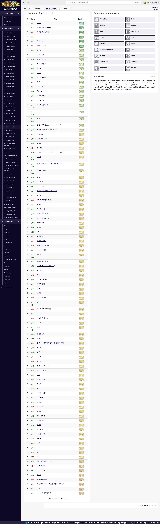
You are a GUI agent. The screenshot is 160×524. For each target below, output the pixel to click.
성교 (38, 313)
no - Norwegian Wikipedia (10, 148)
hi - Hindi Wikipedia (8, 96)
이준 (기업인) (41, 170)
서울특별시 (40, 420)
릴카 (38, 375)
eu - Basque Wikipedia (9, 76)
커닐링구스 (40, 411)
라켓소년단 (40, 352)
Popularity (6, 24)
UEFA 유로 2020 (42, 139)
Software (6, 266)
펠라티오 (40, 402)
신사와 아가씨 (41, 393)
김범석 (39, 388)
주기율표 (40, 429)
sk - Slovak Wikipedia (9, 174)
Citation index (7, 21)
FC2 (38, 457)
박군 (38, 443)
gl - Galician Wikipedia (9, 90)
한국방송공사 (41, 45)
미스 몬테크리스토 (43, 218)
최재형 (39, 338)
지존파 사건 (41, 379)
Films (5, 249)
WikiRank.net (154, 7)
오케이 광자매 (41, 241)
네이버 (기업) (41, 370)
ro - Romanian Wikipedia (10, 159)
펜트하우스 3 (41, 96)
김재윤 (39, 204)
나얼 (38, 327)
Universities (7, 276)
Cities (5, 239)
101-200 (54, 499)
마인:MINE (40, 397)
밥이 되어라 (41, 416)
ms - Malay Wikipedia (9, 137)
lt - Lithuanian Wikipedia (10, 133)
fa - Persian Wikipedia (9, 80)
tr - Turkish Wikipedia (9, 194)
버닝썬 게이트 (41, 250)
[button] (81, 13)
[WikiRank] (10, 4)
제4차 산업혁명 (42, 466)
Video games (7, 279)
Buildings (6, 232)
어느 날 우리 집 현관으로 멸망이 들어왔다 (50, 484)
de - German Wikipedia (9, 56)
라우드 (39, 254)
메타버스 (40, 227)
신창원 (39, 384)
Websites (6, 283)
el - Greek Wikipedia (9, 59)
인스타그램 (40, 55)
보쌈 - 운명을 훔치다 (43, 479)
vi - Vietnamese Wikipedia (10, 207)
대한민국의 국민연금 (44, 309)
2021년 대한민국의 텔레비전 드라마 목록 (50, 343)
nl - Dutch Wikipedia (9, 140)
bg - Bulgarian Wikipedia (10, 43)
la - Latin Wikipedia (8, 130)
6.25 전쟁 (40, 182)
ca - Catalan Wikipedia (9, 46)
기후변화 (40, 236)
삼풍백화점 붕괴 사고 (44, 213)
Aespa (39, 438)
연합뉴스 (40, 68)
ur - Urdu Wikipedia (8, 200)
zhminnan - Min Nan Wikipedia (11, 217)
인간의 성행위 (41, 298)
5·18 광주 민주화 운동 (44, 200)
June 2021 (42, 13)
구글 (38, 82)
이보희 (39, 475)
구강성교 (40, 357)
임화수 (39, 447)
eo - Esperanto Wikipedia (10, 66)
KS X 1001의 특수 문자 (44, 461)
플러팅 (39, 195)
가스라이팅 (40, 100)
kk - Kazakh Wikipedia (9, 123)
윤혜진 (39, 177)
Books (5, 229)
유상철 (39, 157)
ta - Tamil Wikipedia (8, 187)
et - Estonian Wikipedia (9, 73)
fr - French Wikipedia (9, 86)
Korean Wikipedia (152, 3)
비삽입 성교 (41, 470)
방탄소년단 (40, 186)
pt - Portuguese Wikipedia (10, 155)
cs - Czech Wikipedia (9, 49)
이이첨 (39, 322)
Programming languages (10, 259)
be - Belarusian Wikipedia (10, 39)
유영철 (39, 270)
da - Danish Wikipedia (9, 53)
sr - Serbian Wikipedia (9, 180)
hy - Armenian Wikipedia (9, 106)
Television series (8, 273)
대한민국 (40, 86)
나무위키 (40, 293)
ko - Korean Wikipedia (9, 127)
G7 (38, 232)
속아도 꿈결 (41, 434)
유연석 (39, 288)
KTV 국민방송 (41, 64)
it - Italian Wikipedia (9, 113)
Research (137, 2)
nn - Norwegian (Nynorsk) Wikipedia (10, 144)
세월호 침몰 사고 (42, 318)
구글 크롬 (40, 134)
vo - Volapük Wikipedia (9, 211)
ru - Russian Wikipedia (9, 162)
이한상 (39, 111)
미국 (38, 488)
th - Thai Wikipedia (8, 190)
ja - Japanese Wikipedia (9, 116)
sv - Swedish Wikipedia (9, 184)
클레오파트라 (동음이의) (45, 27)
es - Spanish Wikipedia (9, 70)
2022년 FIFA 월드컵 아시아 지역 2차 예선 (50, 152)
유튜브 (39, 23)
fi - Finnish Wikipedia (9, 83)
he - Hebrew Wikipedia (9, 93)
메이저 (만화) (41, 77)
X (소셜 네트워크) (42, 261)
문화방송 (40, 41)
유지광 (39, 347)
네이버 (39, 73)
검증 (38, 118)
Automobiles (7, 226)
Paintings (6, 252)
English (27, 3)
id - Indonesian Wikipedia (10, 110)
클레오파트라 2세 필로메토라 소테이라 (50, 164)
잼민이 (39, 361)
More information (126, 89)
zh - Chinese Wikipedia (9, 214)
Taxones (6, 269)
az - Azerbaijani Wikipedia (10, 36)
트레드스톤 (40, 334)
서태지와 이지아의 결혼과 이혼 (47, 129)
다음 (38, 275)
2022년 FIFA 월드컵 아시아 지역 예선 (49, 125)
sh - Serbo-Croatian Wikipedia (11, 165)
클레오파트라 (41, 59)
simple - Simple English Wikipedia (9, 169)
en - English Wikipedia (9, 63)
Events (5, 246)
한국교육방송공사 (43, 32)
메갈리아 (40, 407)
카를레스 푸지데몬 (43, 245)
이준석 (39, 36)
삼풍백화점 (40, 223)
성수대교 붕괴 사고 (43, 366)
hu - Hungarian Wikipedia (10, 103)
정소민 (39, 452)
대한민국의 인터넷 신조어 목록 (47, 191)
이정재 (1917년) (42, 279)
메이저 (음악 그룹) (43, 105)
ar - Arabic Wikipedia (9, 33)
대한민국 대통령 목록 (44, 493)
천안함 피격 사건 (42, 209)
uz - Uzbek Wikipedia (9, 204)
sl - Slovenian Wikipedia (9, 177)
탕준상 (39, 50)
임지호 (39, 302)
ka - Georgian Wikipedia (9, 120)
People (6, 256)
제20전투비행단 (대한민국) (46, 266)
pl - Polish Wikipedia (9, 152)
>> (65, 499)
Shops (5, 263)
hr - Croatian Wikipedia (9, 100)
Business (6, 236)
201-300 (60, 499)
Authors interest (8, 18)
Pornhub (39, 91)
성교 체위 (40, 148)
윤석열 (39, 143)
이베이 (39, 425)
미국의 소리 (41, 284)
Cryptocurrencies (8, 242)
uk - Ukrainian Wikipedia (10, 197)
